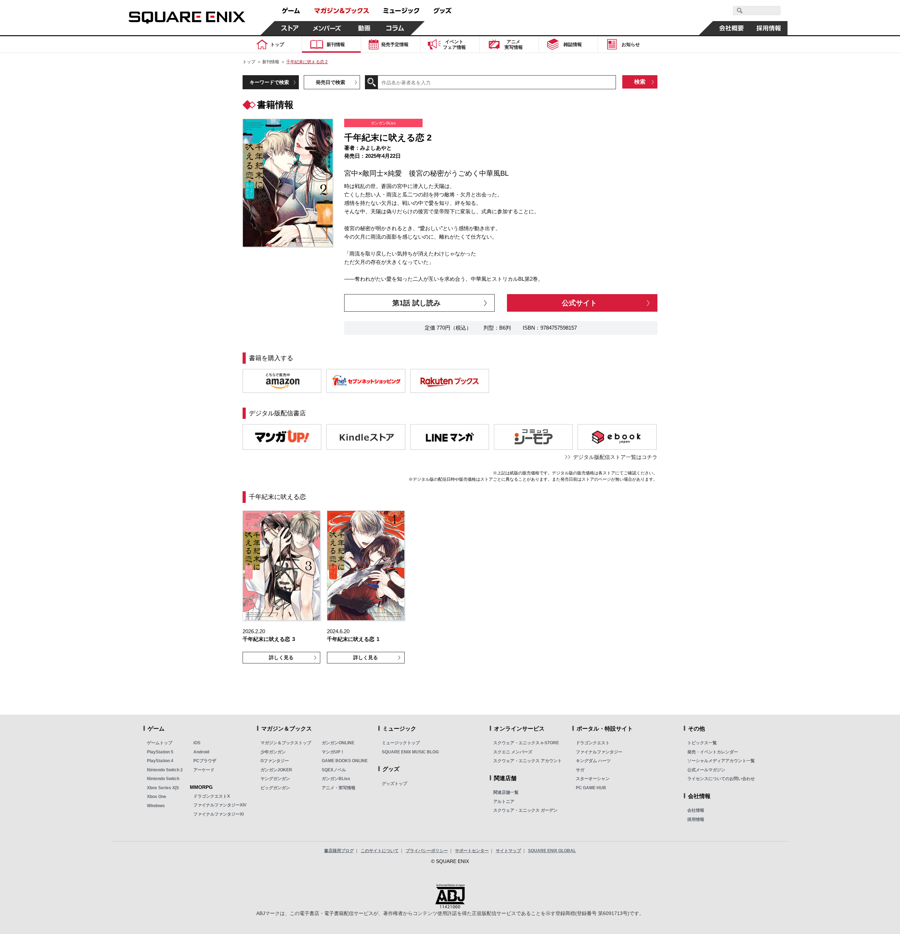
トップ (249, 61)
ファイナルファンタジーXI (218, 814)
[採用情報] (769, 28)
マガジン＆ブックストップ (286, 742)
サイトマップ (508, 850)
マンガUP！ (333, 752)
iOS (196, 742)
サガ (580, 769)
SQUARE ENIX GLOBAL (552, 850)
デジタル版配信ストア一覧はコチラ (615, 457)
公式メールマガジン (706, 769)
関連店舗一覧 (506, 792)
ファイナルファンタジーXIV (219, 805)
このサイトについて (380, 850)
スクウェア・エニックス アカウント (527, 760)
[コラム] (395, 28)
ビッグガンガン (275, 787)
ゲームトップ (159, 742)
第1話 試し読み (416, 303)
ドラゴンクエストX (211, 796)
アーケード (203, 769)
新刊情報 (270, 61)
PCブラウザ (204, 760)
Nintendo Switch (163, 778)
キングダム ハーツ (593, 760)
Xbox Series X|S (163, 787)
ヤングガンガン (275, 778)
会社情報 (695, 810)
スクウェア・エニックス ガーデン (525, 810)
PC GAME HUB (591, 787)
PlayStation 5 (160, 752)
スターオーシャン (593, 778)
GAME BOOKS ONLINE (345, 760)
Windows (156, 805)
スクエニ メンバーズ (512, 752)
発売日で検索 (330, 82)
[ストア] (290, 28)
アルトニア (503, 801)
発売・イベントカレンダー (712, 752)
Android (201, 752)
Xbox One (156, 796)
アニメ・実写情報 (338, 787)
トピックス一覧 (702, 742)
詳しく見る (281, 657)
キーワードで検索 (269, 82)
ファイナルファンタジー (599, 752)
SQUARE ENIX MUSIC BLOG (410, 752)
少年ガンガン (273, 752)
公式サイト (579, 303)
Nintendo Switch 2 (165, 769)
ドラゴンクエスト (593, 742)
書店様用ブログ (339, 850)
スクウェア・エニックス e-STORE (526, 742)
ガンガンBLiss (336, 778)
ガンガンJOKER (276, 769)
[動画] (364, 28)
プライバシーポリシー (427, 850)
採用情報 (695, 819)
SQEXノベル (334, 769)
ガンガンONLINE (338, 742)
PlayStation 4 (160, 760)
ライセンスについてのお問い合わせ (721, 778)
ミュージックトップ (401, 742)
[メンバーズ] (327, 28)
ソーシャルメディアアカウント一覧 (721, 760)
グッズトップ (394, 783)
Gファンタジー (275, 760)
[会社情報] (731, 28)
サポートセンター (472, 850)
